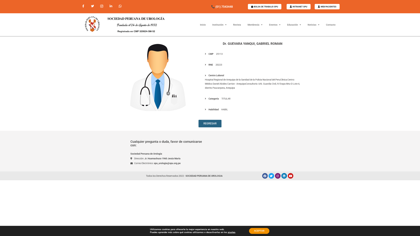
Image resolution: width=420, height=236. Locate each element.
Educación (292, 24)
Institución (217, 24)
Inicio (203, 24)
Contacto (331, 24)
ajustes (231, 232)
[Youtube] (290, 176)
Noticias (312, 24)
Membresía (253, 24)
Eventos (273, 24)
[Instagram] (278, 176)
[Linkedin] (284, 176)
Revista (237, 24)
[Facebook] (265, 176)
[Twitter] (271, 176)
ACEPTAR (259, 230)
